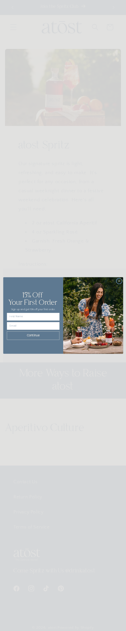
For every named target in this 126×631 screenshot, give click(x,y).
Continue (33, 335)
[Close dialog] (119, 281)
